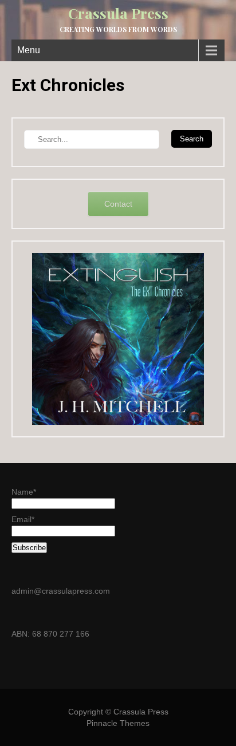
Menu (28, 50)
